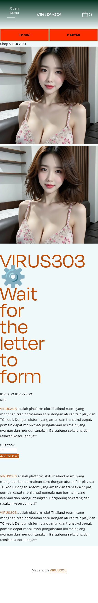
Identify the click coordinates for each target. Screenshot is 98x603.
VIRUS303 (48, 14)
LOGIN (24, 35)
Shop (4, 44)
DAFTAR (73, 35)
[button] (9, 456)
